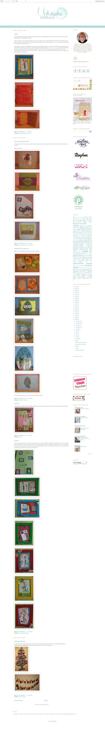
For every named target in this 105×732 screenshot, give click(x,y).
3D (19, 633)
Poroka (90, 260)
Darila (16, 34)
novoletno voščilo (76, 252)
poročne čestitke (85, 259)
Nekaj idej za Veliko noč (21, 248)
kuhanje (77, 240)
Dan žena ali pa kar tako (21, 141)
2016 (76, 306)
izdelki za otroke (81, 237)
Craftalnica (89, 225)
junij (77, 333)
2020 (76, 298)
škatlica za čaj (78, 270)
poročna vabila (76, 259)
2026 (76, 286)
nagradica (79, 251)
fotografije (83, 234)
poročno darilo (78, 260)
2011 (76, 315)
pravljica (75, 261)
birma (88, 220)
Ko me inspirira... (87, 238)
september (78, 327)
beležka (20, 133)
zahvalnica (85, 278)
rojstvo (82, 265)
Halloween (75, 235)
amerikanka (75, 219)
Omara (16, 440)
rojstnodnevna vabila (77, 265)
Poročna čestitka (87, 258)
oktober (77, 325)
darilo (76, 232)
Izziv (86, 237)
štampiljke (84, 270)
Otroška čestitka (77, 255)
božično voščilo (87, 222)
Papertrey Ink (85, 255)
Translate (84, 464)
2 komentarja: (30, 398)
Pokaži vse (90, 453)
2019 (76, 300)
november (78, 323)
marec (77, 338)
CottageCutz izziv (83, 225)
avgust (77, 329)
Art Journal (80, 219)
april (77, 336)
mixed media (85, 249)
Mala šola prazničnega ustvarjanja (82, 240)
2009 (76, 319)
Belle (59, 445)
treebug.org (77, 445)
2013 (76, 312)
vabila (74, 273)
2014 (76, 310)
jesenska (90, 237)
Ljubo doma (86, 240)
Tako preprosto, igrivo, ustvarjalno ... (80, 426)
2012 (76, 313)
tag (83, 271)
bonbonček (79, 222)
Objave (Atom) (45, 704)
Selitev (80, 267)
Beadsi (80, 220)
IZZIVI (29, 26)
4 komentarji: (30, 695)
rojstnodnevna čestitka (28, 245)
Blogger (54, 721)
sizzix (74, 268)
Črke (77, 231)
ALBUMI (23, 26)
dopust (90, 233)
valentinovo (78, 274)
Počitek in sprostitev (85, 408)
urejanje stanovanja (80, 272)
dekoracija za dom (82, 232)
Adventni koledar (22, 696)
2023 (76, 292)
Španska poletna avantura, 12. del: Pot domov (85, 438)
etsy (80, 234)
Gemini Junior (89, 234)
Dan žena (20, 245)
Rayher (81, 261)
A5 (75, 217)
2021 (76, 296)
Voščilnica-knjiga (81, 277)
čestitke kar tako (81, 229)
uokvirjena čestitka (26, 133)
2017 (76, 304)
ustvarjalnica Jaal (79, 407)
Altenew (90, 218)
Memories (54, 42)
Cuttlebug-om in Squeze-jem (54, 47)
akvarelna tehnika (88, 217)
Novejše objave (18, 700)
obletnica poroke (80, 254)
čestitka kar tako (84, 227)
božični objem (83, 446)
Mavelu (74, 249)
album (74, 218)
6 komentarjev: (29, 631)
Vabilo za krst (80, 273)
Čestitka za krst (83, 228)
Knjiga (74, 238)
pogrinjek (87, 256)
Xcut (81, 278)
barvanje (84, 219)
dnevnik (87, 233)
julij (77, 331)
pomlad (90, 256)
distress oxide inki (83, 233)
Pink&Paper (75, 256)
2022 (76, 294)
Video (74, 276)
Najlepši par (87, 251)
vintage (78, 276)
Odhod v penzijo (88, 254)
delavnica (90, 232)
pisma (80, 256)
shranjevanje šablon (86, 267)
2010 (76, 317)
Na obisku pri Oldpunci (80, 416)
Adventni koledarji (19, 641)
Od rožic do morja (84, 417)
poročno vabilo (85, 260)
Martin (90, 248)
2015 (76, 308)
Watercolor (89, 277)
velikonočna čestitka (22, 400)
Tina (86, 271)
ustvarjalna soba (88, 272)
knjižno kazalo (79, 238)
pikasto (90, 255)
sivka (91, 267)
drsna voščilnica (76, 234)
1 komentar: (29, 131)
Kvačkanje (81, 240)
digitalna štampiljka (76, 233)
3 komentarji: (30, 243)
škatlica (74, 270)
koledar (74, 240)
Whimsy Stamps (76, 278)
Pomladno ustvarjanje (77, 258)
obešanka (83, 252)
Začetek (16, 403)
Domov (46, 700)
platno (83, 256)
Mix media (79, 249)
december (78, 321)
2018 (76, 302)
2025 (76, 288)
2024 (76, 290)
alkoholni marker (85, 218)
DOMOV (16, 26)
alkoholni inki (78, 218)
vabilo (76, 273)
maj (77, 335)
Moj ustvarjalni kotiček (80, 436)
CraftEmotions (76, 227)
